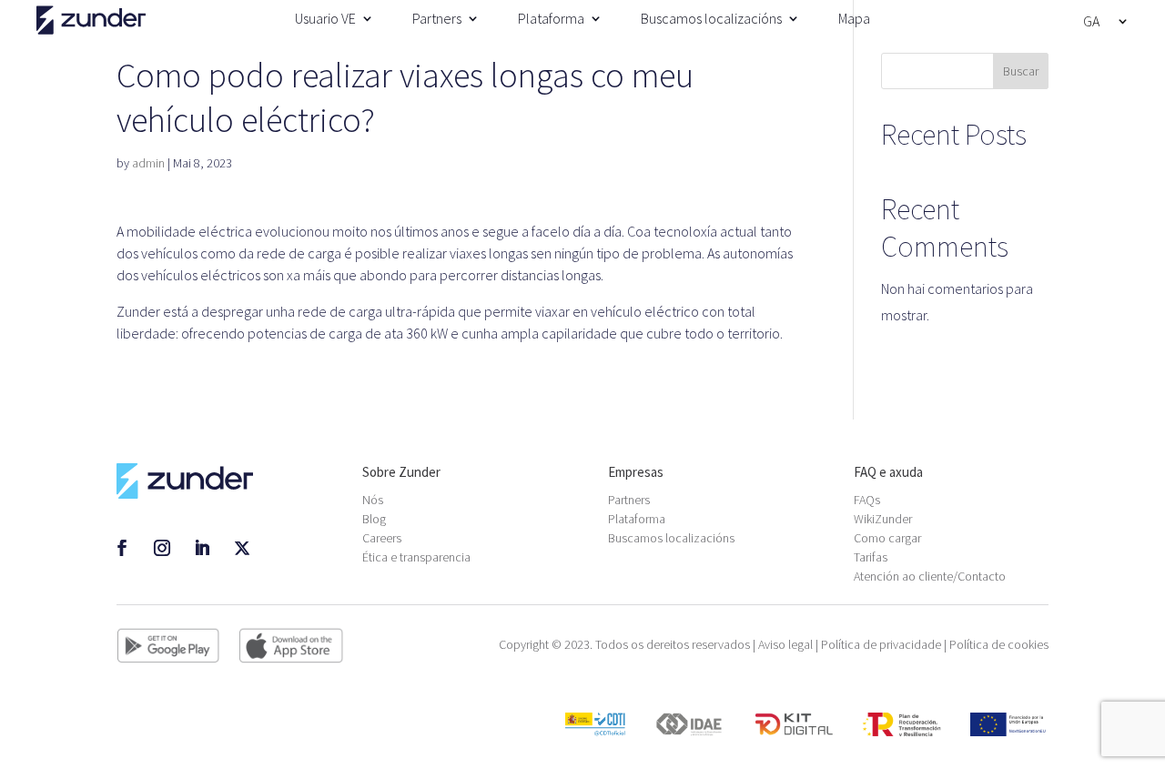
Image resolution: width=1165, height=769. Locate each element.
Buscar (1020, 71)
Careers (381, 538)
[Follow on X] (242, 547)
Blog (374, 519)
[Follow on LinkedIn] (202, 547)
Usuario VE (325, 18)
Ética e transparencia (416, 557)
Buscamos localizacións (711, 18)
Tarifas (870, 557)
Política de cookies (998, 644)
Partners (436, 18)
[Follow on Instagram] (162, 547)
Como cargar (887, 538)
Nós (372, 499)
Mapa (854, 18)
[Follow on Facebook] (122, 547)
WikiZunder (883, 519)
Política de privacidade (881, 644)
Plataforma (551, 18)
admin (148, 163)
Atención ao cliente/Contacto (930, 576)
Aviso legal (785, 644)
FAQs (867, 499)
